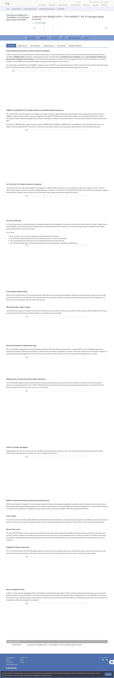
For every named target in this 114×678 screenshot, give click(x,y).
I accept (108, 674)
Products (42, 5)
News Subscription (12, 664)
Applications (63, 5)
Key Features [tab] (35, 45)
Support (96, 5)
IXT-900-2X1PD (60, 9)
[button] (34, 28)
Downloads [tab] (61, 45)
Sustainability (76, 5)
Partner (104, 5)
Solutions (52, 5)
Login (101, 2)
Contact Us (96, 2)
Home (7, 9)
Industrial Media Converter (30, 9)
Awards (8, 660)
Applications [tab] (22, 45)
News (22, 660)
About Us (86, 5)
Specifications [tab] (49, 45)
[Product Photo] (18, 17)
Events (22, 662)
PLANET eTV (24, 657)
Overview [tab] (11, 45)
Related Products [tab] (75, 45)
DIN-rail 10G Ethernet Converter (47, 9)
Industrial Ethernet (16, 9)
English (106, 2)
